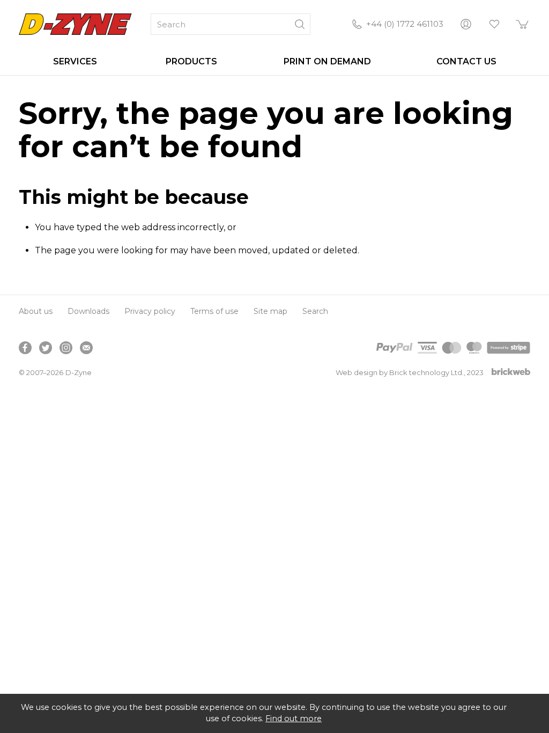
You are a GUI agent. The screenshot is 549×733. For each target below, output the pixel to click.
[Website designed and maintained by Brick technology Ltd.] (511, 373)
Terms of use (214, 311)
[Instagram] (66, 348)
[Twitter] (45, 348)
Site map (270, 311)
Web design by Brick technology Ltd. (400, 372)
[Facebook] (25, 348)
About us (36, 311)
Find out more (293, 718)
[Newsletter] (86, 348)
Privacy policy (149, 311)
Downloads (88, 311)
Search (315, 311)
